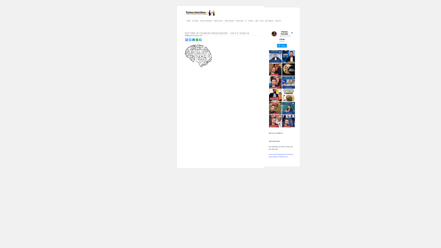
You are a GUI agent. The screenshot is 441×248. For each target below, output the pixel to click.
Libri (256, 21)
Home (188, 21)
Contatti (278, 21)
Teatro (250, 21)
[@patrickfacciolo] (274, 34)
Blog (261, 21)
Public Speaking (206, 21)
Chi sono (195, 21)
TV (246, 21)
